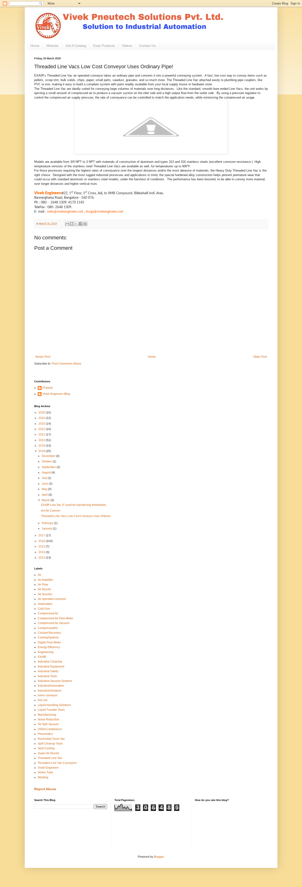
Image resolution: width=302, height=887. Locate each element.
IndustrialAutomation (51, 685)
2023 (42, 423)
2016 (42, 541)
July (45, 478)
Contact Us (147, 45)
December (49, 456)
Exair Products (104, 45)
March (46, 500)
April (45, 494)
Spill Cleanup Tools (50, 743)
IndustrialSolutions (50, 690)
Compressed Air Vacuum (53, 623)
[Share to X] (76, 223)
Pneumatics (45, 734)
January (47, 528)
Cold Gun (44, 608)
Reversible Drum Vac (51, 739)
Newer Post (42, 356)
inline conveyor (47, 695)
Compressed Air (48, 613)
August (46, 472)
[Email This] (67, 223)
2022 (42, 429)
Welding (43, 777)
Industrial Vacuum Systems (55, 681)
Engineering (46, 652)
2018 (42, 451)
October (47, 461)
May (45, 489)
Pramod (47, 387)
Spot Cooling (46, 748)
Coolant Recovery (49, 632)
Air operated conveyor (52, 599)
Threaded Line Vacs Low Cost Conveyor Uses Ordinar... (76, 516)
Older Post (260, 356)
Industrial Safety (48, 671)
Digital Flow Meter (49, 642)
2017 (42, 535)
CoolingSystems (48, 637)
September (49, 467)
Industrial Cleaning (50, 661)
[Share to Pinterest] (85, 223)
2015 (42, 546)
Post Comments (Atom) (66, 363)
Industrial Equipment (51, 666)
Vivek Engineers (48, 767)
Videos (127, 45)
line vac (43, 700)
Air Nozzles (45, 594)
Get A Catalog (76, 45)
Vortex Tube (45, 772)
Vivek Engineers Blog (56, 394)
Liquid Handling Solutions (54, 705)
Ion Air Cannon (50, 510)
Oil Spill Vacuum (48, 724)
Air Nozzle (44, 589)
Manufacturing (47, 714)
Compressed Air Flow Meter (55, 618)
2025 (42, 412)
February (48, 523)
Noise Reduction (48, 719)
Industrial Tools (47, 676)
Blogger (159, 856)
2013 (42, 552)
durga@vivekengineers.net (104, 211)
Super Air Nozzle (48, 753)
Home (34, 45)
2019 (42, 445)
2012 (42, 557)
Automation (45, 604)
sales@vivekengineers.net (65, 211)
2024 (42, 418)
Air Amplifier (45, 579)
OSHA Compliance (50, 729)
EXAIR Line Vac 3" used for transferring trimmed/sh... (74, 505)
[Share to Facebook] (80, 223)
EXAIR (42, 657)
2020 (42, 440)
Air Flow (43, 584)
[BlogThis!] (71, 223)
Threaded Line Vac (50, 758)
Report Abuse (45, 789)
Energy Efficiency (49, 647)
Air (39, 575)
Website (52, 45)
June (45, 483)
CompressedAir (48, 628)
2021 (42, 434)
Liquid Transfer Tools (51, 709)
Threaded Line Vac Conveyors (57, 763)
